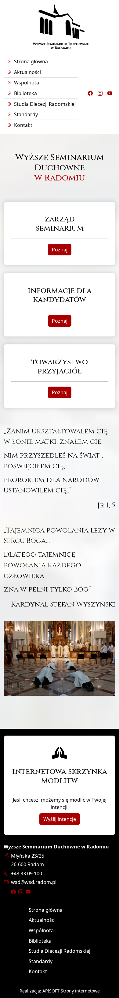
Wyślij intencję (59, 819)
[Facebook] (90, 93)
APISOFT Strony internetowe (71, 991)
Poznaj (59, 249)
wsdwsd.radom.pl (33, 882)
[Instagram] (100, 93)
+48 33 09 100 (26, 873)
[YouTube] (110, 93)
